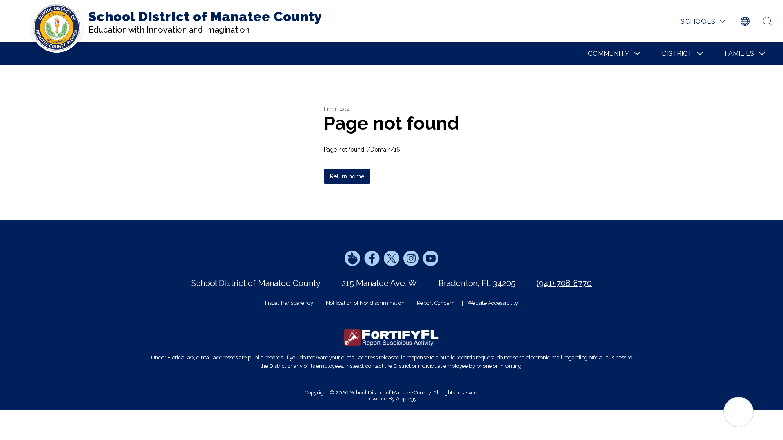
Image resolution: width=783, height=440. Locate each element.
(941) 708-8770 (564, 283)
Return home (347, 176)
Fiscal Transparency (289, 303)
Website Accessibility (492, 303)
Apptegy (406, 399)
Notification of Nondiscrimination (365, 303)
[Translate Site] (745, 21)
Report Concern (436, 303)
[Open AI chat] (738, 412)
